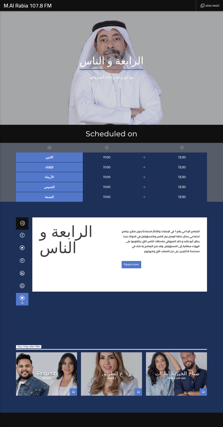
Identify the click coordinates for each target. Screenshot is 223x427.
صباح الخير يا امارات (177, 373)
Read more (131, 264)
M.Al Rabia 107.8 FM (28, 5)
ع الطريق (112, 373)
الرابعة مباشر (212, 5)
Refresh (47, 373)
